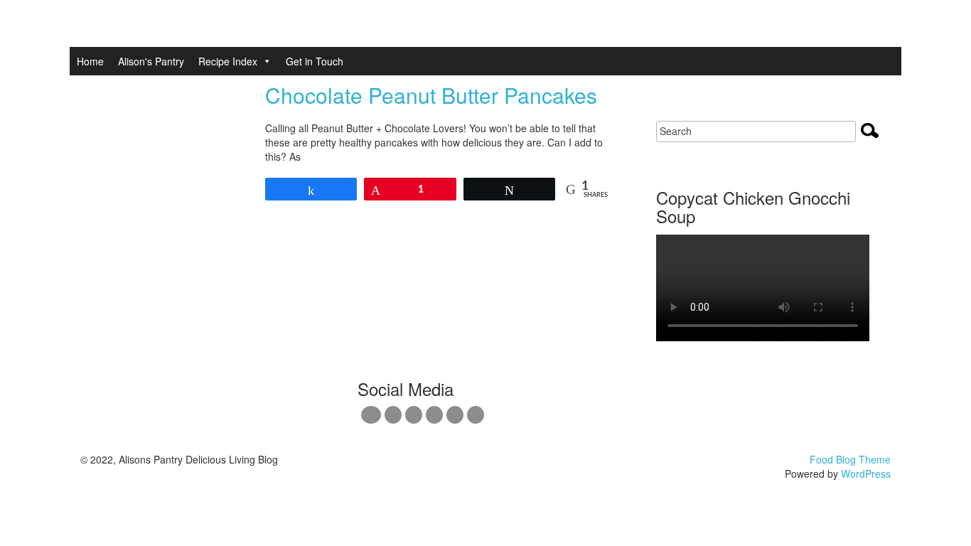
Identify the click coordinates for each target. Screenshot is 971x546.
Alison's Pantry (151, 61)
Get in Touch (314, 61)
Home (90, 61)
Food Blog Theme (850, 459)
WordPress (866, 473)
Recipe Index (227, 61)
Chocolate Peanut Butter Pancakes (431, 95)
